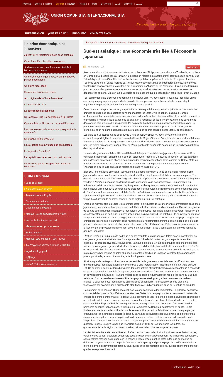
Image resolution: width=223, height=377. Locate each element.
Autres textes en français (38, 189)
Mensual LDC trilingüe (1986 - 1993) (45, 238)
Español (60, 3)
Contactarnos (100, 33)
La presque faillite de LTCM (39, 138)
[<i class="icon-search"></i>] (197, 4)
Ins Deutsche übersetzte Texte (41, 220)
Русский (83, 3)
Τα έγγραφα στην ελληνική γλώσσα (47, 245)
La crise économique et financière (146, 42)
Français (27, 3)
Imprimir (194, 67)
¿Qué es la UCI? (58, 33)
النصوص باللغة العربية (36, 251)
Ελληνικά (106, 3)
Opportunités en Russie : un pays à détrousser (49, 123)
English (38, 3)
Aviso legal (194, 367)
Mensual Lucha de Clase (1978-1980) (45, 213)
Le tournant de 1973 (35, 104)
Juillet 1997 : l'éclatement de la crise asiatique (49, 55)
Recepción (91, 42)
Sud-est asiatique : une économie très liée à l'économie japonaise (47, 69)
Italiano (48, 3)
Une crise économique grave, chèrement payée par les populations (49, 78)
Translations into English (38, 195)
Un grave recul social (35, 86)
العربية (117, 3)
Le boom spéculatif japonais (39, 110)
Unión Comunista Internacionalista (88, 15)
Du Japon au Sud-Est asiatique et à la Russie (48, 117)
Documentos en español (38, 207)
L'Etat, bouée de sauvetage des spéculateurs (48, 144)
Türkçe (93, 3)
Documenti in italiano (37, 201)
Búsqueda (79, 33)
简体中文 (128, 3)
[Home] (36, 19)
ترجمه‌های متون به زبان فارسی (41, 263)
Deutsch (71, 3)
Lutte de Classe (34, 182)
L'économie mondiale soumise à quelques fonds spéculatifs (50, 131)
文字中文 (30, 257)
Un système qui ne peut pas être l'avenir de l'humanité (47, 165)
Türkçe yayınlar (33, 232)
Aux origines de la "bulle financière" (43, 98)
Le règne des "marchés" (37, 151)
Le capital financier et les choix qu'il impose (47, 157)
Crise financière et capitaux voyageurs (44, 61)
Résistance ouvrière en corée (40, 92)
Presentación (34, 33)
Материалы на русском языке (42, 226)
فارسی (139, 3)
